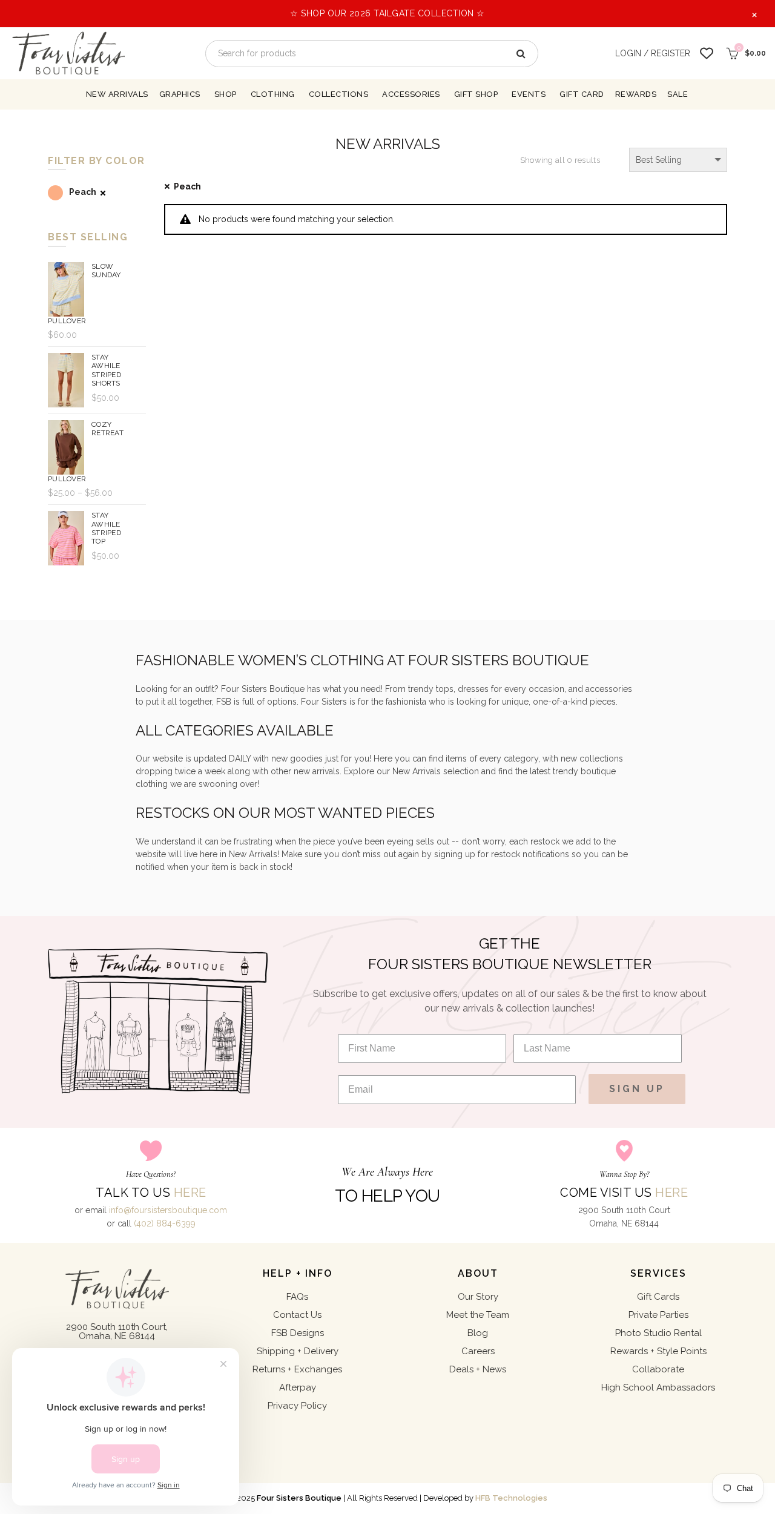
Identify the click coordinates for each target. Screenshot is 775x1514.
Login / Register (652, 53)
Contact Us (297, 1314)
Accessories (411, 94)
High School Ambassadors (658, 1387)
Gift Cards (658, 1296)
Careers (478, 1351)
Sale (677, 94)
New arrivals (117, 94)
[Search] (520, 54)
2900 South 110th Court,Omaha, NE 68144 (117, 1331)
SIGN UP (637, 1088)
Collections (339, 94)
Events (529, 94)
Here (190, 1192)
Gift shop (476, 94)
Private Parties (658, 1314)
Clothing (273, 94)
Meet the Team (477, 1314)
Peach (187, 186)
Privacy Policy (297, 1405)
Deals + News (477, 1369)
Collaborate (658, 1369)
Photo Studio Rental (658, 1333)
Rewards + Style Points (658, 1351)
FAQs (297, 1296)
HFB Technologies (511, 1497)
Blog (477, 1333)
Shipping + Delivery (297, 1351)
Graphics (179, 94)
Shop (225, 94)
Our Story (478, 1296)
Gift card (581, 94)
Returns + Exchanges (297, 1369)
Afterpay (297, 1387)
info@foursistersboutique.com (168, 1210)
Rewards (636, 94)
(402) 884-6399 (165, 1223)
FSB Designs (297, 1333)
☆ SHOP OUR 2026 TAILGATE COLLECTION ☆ (387, 13)
